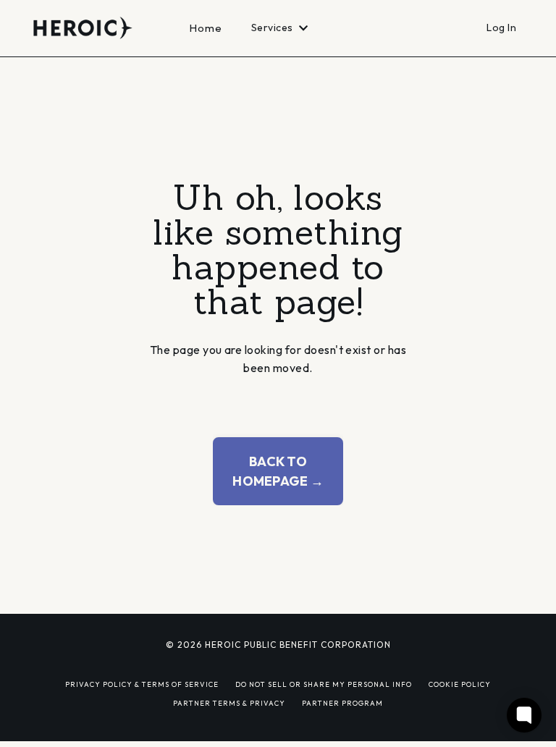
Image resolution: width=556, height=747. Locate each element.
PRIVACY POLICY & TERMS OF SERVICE (142, 684)
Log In (501, 27)
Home (206, 28)
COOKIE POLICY (460, 684)
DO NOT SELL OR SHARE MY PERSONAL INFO (323, 684)
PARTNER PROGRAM (342, 703)
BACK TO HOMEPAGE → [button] (278, 471)
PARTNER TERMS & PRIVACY (229, 703)
